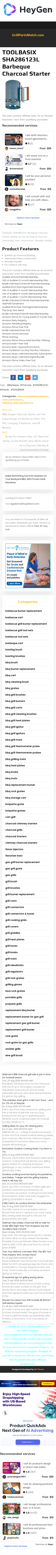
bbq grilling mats (15, 759)
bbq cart (10, 675)
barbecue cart (14, 617)
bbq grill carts (13, 707)
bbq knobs (11, 772)
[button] (28, 45)
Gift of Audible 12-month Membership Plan (25, 280)
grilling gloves (13, 984)
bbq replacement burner (20, 784)
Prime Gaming (10, 336)
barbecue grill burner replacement (26, 623)
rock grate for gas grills (19, 1042)
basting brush (13, 649)
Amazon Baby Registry (14, 320)
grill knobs (11, 952)
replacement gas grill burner (22, 1023)
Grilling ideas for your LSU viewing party (22, 1125)
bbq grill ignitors (15, 733)
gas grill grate (13, 868)
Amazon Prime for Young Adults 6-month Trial (27, 316)
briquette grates (15, 810)
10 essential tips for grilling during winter (22, 1277)
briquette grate (14, 804)
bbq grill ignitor (14, 726)
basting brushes (15, 656)
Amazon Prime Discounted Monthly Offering (26, 340)
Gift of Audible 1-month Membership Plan (24, 296)
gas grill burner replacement (22, 862)
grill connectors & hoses (19, 913)
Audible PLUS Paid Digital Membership (22, 287)
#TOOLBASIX (17, 389)
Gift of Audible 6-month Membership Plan (25, 293)
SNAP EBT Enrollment (13, 303)
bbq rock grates (15, 791)
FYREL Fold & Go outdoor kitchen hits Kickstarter (27, 1203)
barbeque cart (14, 643)
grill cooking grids (16, 920)
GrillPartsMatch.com (28, 35)
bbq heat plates (15, 765)
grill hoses (11, 945)
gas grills (10, 875)
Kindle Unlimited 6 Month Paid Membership (25, 313)
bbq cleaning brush (17, 681)
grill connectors (14, 907)
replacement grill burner (19, 1029)
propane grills (13, 1003)
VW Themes (38, 1369)
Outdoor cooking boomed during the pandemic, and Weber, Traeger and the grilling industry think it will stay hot (27, 1177)
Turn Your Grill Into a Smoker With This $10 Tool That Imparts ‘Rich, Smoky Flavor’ (26, 1253)
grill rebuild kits (14, 965)
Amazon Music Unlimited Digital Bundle (23, 356)
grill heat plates (14, 939)
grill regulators (14, 971)
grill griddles (12, 933)
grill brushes (12, 888)
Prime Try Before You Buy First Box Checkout (26, 350)
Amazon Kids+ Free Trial (15, 343)
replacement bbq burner (20, 1010)
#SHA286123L (40, 385)
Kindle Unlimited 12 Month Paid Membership (25, 300)
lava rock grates (15, 991)
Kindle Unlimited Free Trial (16, 330)
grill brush (11, 881)
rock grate (11, 1036)
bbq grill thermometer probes (23, 752)
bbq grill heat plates (17, 720)
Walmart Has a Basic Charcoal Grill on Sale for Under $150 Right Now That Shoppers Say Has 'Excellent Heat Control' (26, 1225)
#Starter (4, 389)
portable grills (13, 997)
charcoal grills (13, 829)
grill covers (11, 926)
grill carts (11, 900)
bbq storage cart (15, 797)
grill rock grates (14, 978)
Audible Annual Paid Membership (20, 276)
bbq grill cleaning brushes (21, 714)
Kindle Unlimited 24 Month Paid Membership (26, 283)
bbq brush (11, 662)
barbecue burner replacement (23, 610)
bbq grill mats (13, 739)
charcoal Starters (12, 399)
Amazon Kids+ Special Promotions (21, 347)
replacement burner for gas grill (24, 1016)
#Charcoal (25, 385)
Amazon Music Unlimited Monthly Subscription (27, 353)
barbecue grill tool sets (19, 630)
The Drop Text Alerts (13, 310)
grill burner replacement (19, 894)
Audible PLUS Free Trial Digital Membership (25, 307)
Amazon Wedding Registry (16, 323)
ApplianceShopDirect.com (24, 503)
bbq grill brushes (15, 694)
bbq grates (12, 688)
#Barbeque (13, 385)
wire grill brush (14, 1055)
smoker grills (13, 1048)
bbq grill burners (15, 701)
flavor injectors (14, 849)
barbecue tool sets (16, 636)
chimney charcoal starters (17, 403)
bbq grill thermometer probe (22, 746)
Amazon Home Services (15, 333)
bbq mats (11, 778)
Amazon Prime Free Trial (15, 327)
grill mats (11, 958)
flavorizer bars (14, 855)
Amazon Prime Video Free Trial (18, 360)
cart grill (10, 817)
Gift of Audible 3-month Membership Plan (25, 290)
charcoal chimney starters (32, 396)
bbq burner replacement (20, 669)
